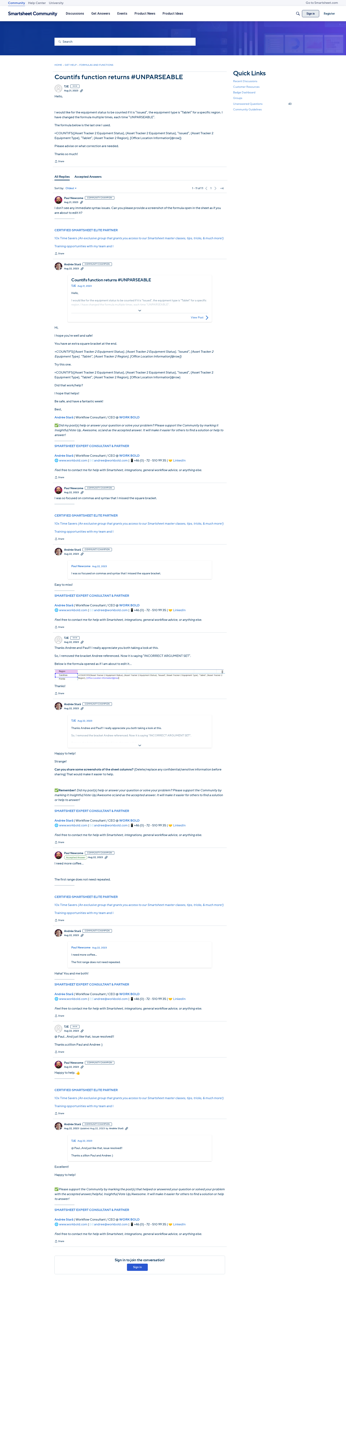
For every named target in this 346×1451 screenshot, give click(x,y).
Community (16, 3)
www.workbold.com (73, 460)
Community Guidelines (247, 109)
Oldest (69, 188)
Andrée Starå (72, 264)
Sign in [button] (137, 1267)
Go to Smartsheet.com (322, 3)
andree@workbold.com (111, 460)
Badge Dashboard (244, 92)
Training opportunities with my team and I (84, 246)
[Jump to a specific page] (222, 188)
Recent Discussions (245, 81)
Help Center (37, 3)
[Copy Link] (81, 90)
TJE (66, 86)
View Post (197, 317)
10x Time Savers (138, 238)
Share (59, 162)
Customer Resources (246, 87)
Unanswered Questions (262, 104)
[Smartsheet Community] (32, 13)
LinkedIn (179, 460)
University (56, 3)
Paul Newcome (73, 198)
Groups (237, 98)
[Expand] (140, 310)
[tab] (62, 176)
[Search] (298, 13)
